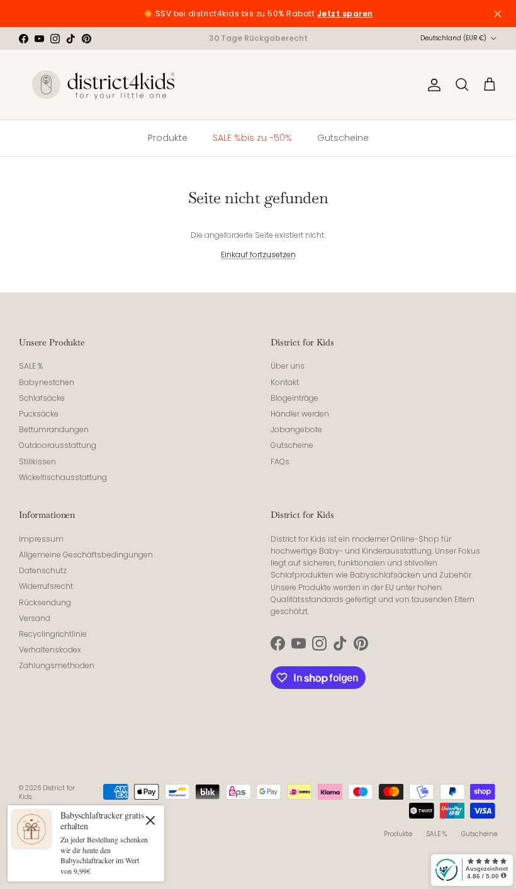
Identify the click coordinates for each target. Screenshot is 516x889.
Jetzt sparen (345, 13)
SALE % (31, 366)
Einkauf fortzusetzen (258, 254)
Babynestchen (46, 382)
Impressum (41, 539)
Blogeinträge (294, 398)
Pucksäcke (39, 413)
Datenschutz (43, 570)
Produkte (398, 834)
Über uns (288, 366)
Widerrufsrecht (46, 586)
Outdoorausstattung (57, 445)
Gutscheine (292, 445)
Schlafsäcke (42, 398)
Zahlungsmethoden (56, 665)
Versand (34, 618)
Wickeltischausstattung (63, 477)
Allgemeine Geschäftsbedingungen (86, 554)
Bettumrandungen (54, 429)
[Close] (150, 819)
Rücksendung (45, 602)
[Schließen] (498, 13)
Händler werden (300, 413)
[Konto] (432, 84)
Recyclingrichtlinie (53, 634)
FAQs (280, 461)
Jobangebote (296, 429)
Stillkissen (37, 461)
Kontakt (285, 382)
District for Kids (47, 792)
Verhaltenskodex (50, 649)
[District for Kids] (104, 84)
